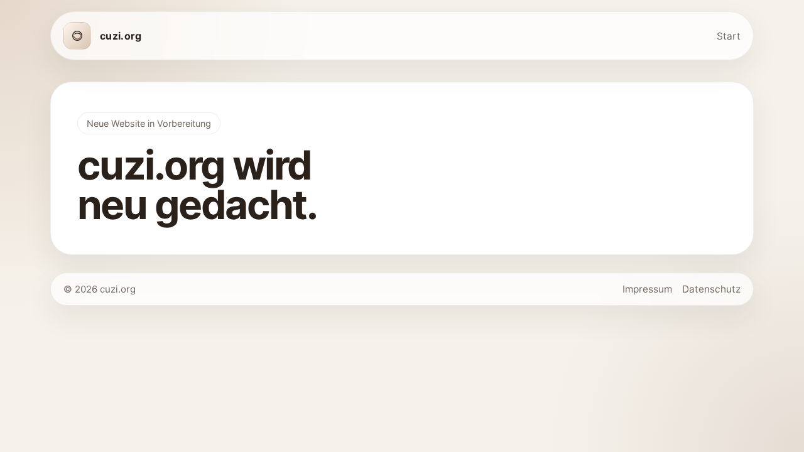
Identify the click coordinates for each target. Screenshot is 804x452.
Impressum (647, 289)
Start (729, 36)
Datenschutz (711, 289)
